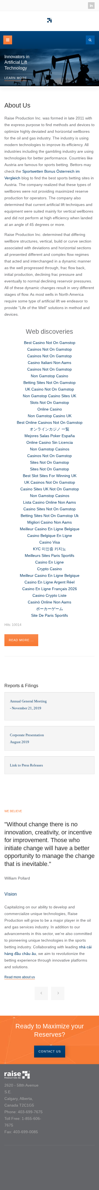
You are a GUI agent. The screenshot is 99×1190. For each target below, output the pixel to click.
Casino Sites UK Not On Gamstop (49, 489)
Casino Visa (49, 542)
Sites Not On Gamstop (49, 462)
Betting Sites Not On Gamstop (49, 382)
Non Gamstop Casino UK (50, 416)
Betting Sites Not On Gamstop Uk (50, 515)
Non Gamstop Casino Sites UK (49, 396)
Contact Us (49, 1051)
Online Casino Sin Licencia (49, 442)
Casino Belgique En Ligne (49, 535)
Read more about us (19, 977)
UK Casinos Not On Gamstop (49, 482)
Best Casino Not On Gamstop (49, 342)
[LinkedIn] (91, 5)
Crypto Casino (49, 569)
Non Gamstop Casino (49, 376)
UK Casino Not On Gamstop (49, 389)
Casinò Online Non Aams (49, 602)
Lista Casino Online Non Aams (49, 502)
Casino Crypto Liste (49, 595)
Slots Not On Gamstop (49, 402)
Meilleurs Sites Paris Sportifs (49, 555)
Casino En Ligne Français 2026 (49, 589)
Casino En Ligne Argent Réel (49, 582)
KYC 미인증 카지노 (49, 549)
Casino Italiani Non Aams (49, 362)
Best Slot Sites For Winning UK (49, 475)
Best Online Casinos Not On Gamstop (49, 422)
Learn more (15, 78)
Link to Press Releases (26, 765)
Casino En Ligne (49, 562)
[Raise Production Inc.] (49, 20)
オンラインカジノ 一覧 (49, 429)
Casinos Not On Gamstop (49, 349)
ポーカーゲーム (49, 609)
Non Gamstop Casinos (49, 449)
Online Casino (49, 409)
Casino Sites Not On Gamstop (49, 509)
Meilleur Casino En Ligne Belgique (49, 529)
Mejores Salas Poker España (49, 436)
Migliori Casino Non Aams (49, 522)
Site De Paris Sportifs (49, 615)
